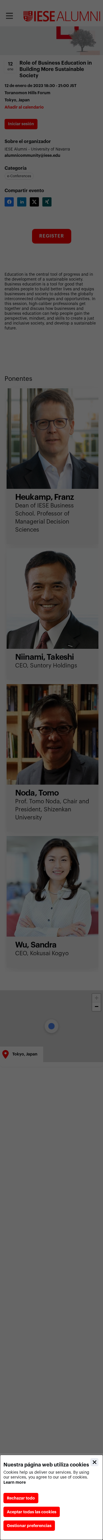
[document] (51, 1497)
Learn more (14, 1482)
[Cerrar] (94, 1462)
